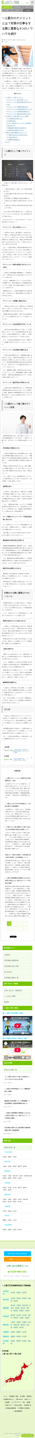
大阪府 (13, 1322)
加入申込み (8, 972)
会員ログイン (28, 7)
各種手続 (29, 1396)
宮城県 (18, 1298)
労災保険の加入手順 (11, 966)
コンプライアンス (16, 1402)
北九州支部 (8, 1225)
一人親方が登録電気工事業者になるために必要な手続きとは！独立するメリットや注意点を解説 (18, 880)
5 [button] (9, 929)
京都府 (18, 1322)
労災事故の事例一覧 (11, 978)
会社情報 (28, 10)
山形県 (13, 1298)
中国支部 (7, 1206)
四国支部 (6, 1215)
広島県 (13, 1332)
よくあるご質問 (9, 996)
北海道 (13, 1292)
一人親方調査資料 (17, 1411)
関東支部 (7, 1171)
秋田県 (24, 1298)
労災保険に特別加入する (15, 118)
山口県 (24, 1332)
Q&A (17, 10)
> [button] (20, 929)
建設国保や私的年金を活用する (17, 128)
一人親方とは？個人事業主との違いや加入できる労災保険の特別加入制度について (18, 828)
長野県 (21, 1310)
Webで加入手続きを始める (17, 1253)
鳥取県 (23, 1324)
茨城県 (17, 1308)
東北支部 (7, 1161)
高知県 (18, 1336)
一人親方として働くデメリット (14, 97)
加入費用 (6, 10)
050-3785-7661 (28, 2)
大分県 (24, 1336)
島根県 (18, 1332)
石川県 (24, 1315)
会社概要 (7, 1402)
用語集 (6, 1002)
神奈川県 (25, 1305)
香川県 (21, 1327)
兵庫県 (24, 1322)
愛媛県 (13, 1336)
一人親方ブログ (8, 1405)
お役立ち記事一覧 (10, 1070)
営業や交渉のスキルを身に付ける (18, 135)
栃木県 (23, 1308)
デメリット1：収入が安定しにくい (18, 100)
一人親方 (5, 41)
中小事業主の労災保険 (24, 1408)
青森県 (18, 1292)
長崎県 (13, 1341)
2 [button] (14, 923)
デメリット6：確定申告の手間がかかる (20, 114)
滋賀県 (27, 1317)
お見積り (7, 955)
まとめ (8, 142)
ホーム (5, 1396)
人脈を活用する (13, 137)
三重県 (21, 1317)
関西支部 (7, 1194)
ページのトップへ (27, 1435)
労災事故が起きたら (9, 1399)
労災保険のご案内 (13, 1396)
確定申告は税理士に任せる (16, 130)
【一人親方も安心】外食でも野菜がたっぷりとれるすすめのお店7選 (17, 1078)
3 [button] (20, 923)
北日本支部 (8, 1152)
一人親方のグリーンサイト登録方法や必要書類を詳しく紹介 (18, 779)
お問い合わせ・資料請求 (13, 990)
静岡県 (16, 1310)
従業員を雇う (12, 121)
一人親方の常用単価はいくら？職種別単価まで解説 (17, 1090)
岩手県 (24, 1292)
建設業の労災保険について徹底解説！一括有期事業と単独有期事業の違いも (17, 1102)
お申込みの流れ (18, 1405)
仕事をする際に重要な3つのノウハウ (16, 132)
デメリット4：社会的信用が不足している (20, 109)
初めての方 (7, 7)
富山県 (18, 1315)
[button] (32, 3)
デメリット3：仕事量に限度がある (18, 107)
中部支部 (7, 1183)
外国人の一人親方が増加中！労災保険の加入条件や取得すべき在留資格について (18, 856)
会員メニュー (28, 1399)
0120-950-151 (18, 1271)
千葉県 (18, 1305)
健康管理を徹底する (14, 139)
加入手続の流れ (17, 7)
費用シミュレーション (17, 1259)
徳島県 (16, 1327)
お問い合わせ (19, 1399)
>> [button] (26, 929)
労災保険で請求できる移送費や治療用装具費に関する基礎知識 (17, 1129)
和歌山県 (16, 1324)
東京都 (13, 1305)
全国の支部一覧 (9, 1147)
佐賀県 (24, 1341)
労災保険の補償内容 (11, 960)
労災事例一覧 (27, 1405)
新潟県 (16, 1301)
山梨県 (27, 1310)
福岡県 (18, 1341)
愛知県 (16, 1317)
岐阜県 (13, 1315)
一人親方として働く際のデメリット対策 (17, 116)
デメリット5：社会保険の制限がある (19, 111)
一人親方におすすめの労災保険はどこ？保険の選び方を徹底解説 (18, 805)
